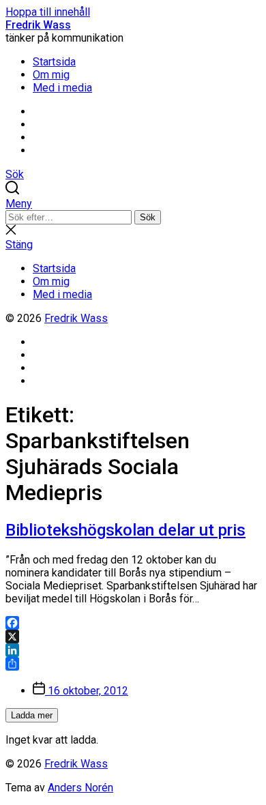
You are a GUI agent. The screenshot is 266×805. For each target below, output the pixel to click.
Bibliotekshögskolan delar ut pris (125, 530)
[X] (133, 636)
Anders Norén (80, 787)
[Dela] (133, 664)
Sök (148, 217)
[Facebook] (133, 623)
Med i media (62, 87)
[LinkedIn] (133, 650)
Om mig (51, 74)
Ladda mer (32, 715)
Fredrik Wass (38, 24)
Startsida (54, 61)
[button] (133, 203)
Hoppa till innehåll (47, 11)
